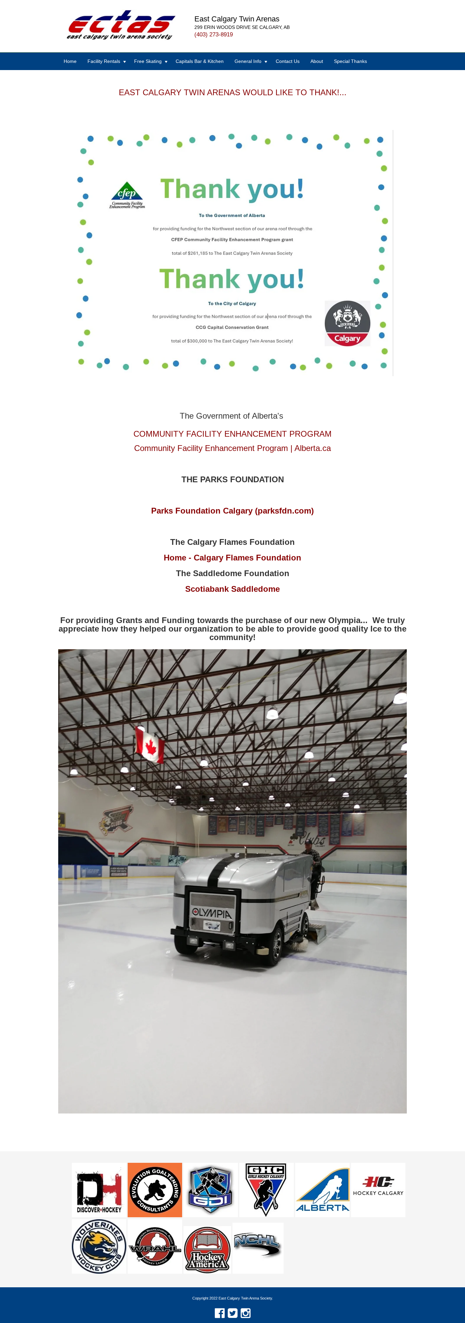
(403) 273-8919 (213, 34)
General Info (248, 61)
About (316, 61)
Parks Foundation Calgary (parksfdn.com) (232, 510)
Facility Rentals (103, 61)
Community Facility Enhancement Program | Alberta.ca (232, 448)
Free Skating (148, 61)
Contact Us (288, 61)
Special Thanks (350, 61)
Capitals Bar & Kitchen (200, 61)
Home (70, 61)
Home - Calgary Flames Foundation (232, 557)
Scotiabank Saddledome (232, 588)
